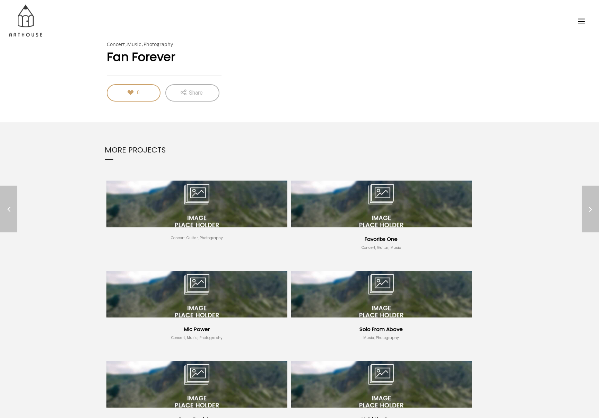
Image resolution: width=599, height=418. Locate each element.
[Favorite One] (590, 209)
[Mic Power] (8, 209)
